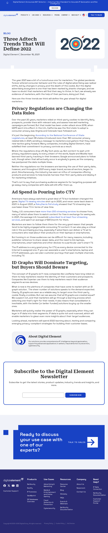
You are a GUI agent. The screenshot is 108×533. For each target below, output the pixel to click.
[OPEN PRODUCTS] (29, 15)
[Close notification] (104, 5)
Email (24, 391)
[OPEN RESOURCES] (52, 15)
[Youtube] (13, 485)
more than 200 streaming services (58, 211)
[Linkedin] (17, 485)
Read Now (55, 8)
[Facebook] (4, 485)
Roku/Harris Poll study (47, 204)
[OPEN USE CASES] (40, 15)
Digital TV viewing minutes (31, 201)
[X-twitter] (9, 485)
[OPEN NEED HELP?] (80, 15)
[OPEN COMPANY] (69, 15)
